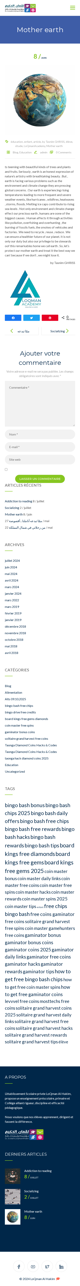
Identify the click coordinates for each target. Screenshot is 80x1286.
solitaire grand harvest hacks (44, 1028)
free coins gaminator (52, 914)
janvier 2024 (13, 593)
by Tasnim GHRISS (53, 141)
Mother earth (54, 146)
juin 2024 (11, 567)
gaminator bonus (43, 935)
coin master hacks (33, 892)
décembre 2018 (15, 626)
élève (69, 141)
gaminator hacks (22, 964)
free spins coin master (26, 928)
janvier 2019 (13, 620)
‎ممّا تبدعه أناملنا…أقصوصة (25, 521)
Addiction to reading (18, 501)
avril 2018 (11, 653)
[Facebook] (19, 1267)
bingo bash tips (42, 845)
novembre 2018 (15, 633)
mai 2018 (11, 646)
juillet (31, 1177)
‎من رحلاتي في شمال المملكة (27, 527)
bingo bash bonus (25, 805)
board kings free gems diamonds (26, 719)
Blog (15, 152)
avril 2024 (11, 580)
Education (25, 152)
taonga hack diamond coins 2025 (27, 758)
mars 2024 (12, 587)
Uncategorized (15, 771)
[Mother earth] (12, 1217)
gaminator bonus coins (20, 732)
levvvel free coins (22, 1001)
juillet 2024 (12, 560)
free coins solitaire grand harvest (37, 921)
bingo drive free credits (20, 712)
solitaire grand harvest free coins (26, 738)
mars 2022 (12, 600)
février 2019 (13, 613)
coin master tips (20, 906)
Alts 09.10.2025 (15, 699)
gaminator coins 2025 (28, 949)
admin (43, 152)
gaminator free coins (49, 957)
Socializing (57, 331)
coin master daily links (39, 878)
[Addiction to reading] (12, 1176)
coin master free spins (19, 725)
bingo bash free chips (19, 705)
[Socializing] (12, 1196)
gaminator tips (38, 971)
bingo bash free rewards (33, 829)
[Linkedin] (61, 1267)
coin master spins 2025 (45, 898)
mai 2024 (11, 574)
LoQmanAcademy (34, 146)
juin (40, 57)
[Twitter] (47, 1267)
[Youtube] (33, 1267)
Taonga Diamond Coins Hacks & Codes (31, 745)
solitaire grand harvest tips (31, 1041)
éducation (17, 141)
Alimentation (13, 692)
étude (19, 146)
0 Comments (63, 152)
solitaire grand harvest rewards (36, 1035)
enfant (28, 141)
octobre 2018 (14, 639)
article (37, 141)
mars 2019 (12, 606)
